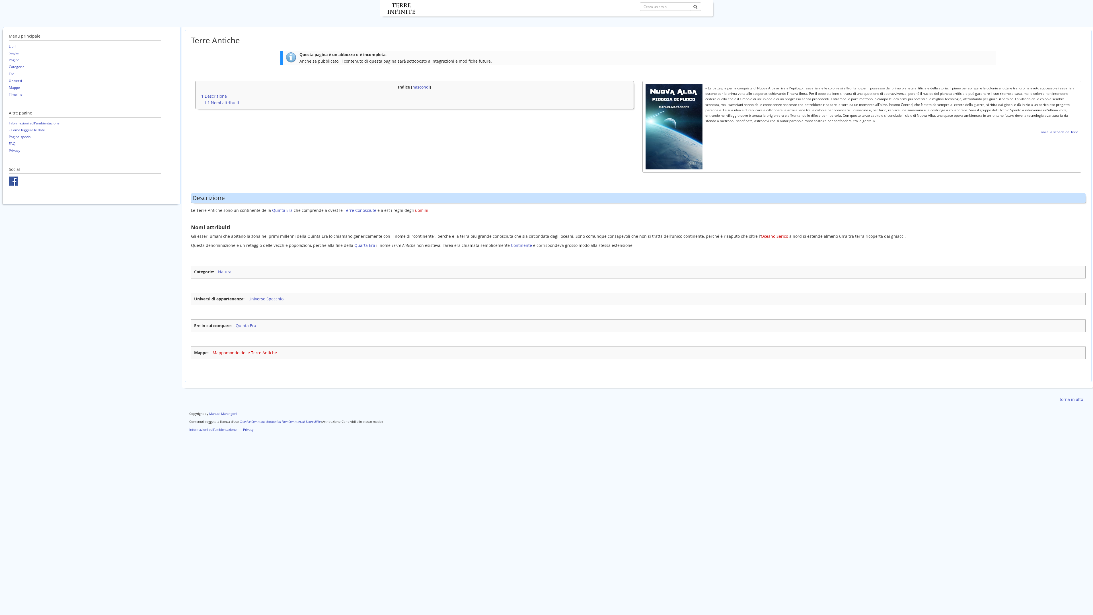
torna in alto (1071, 399)
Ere (11, 73)
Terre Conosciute (360, 210)
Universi (15, 80)
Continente (521, 245)
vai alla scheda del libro (1059, 132)
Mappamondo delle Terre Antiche (245, 352)
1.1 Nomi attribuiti (221, 102)
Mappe (14, 87)
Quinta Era (282, 210)
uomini (421, 210)
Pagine (14, 60)
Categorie (16, 66)
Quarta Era (364, 245)
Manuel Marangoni (223, 413)
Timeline (15, 94)
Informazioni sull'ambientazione (34, 123)
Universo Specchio (265, 299)
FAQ (12, 143)
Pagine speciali (20, 136)
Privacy (14, 150)
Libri (12, 46)
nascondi (421, 87)
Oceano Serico (774, 236)
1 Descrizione (214, 96)
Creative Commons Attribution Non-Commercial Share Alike (280, 421)
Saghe (14, 53)
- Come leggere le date (27, 130)
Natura (224, 271)
